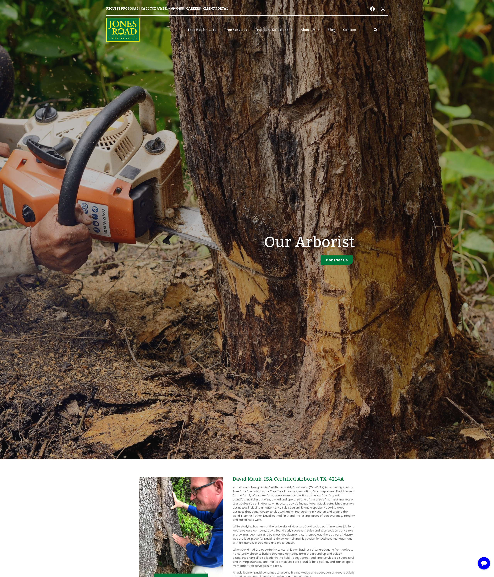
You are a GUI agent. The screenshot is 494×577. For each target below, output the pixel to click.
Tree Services (235, 30)
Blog (331, 30)
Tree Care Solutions (272, 30)
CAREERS (193, 8)
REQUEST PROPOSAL (122, 8)
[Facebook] (372, 8)
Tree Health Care (202, 30)
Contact (349, 30)
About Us (308, 30)
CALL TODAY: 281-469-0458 (162, 8)
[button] (375, 30)
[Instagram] (383, 8)
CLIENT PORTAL (215, 8)
